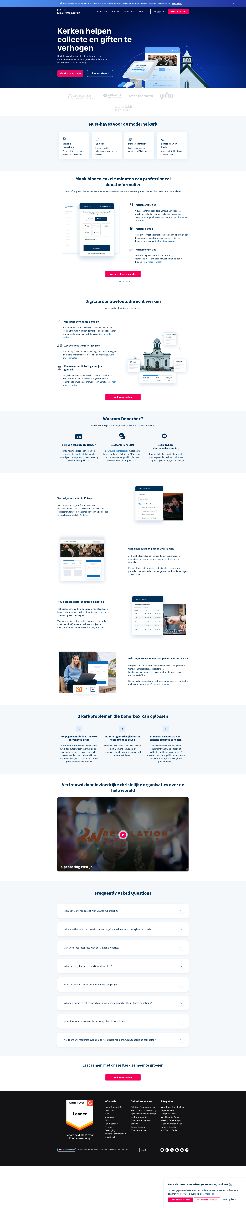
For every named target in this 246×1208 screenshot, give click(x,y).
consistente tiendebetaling (76, 454)
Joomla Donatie (168, 1127)
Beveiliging (110, 1130)
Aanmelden (177, 3)
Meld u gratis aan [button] (70, 73)
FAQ (107, 1120)
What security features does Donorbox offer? (88, 966)
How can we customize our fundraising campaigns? (91, 984)
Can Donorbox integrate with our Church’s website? (91, 947)
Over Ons (109, 1110)
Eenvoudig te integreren (116, 450)
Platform (101, 11)
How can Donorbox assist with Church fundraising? (91, 910)
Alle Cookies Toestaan (180, 1200)
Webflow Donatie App (171, 1123)
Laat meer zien (207, 1193)
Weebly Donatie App (171, 1120)
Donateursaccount (167, 241)
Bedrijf (142, 11)
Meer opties (228, 1199)
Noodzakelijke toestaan (207, 1200)
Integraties (167, 1101)
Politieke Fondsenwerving (143, 1107)
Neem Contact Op (113, 1107)
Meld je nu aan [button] (178, 11)
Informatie (110, 1101)
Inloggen (158, 11)
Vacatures (109, 1117)
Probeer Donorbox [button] (123, 397)
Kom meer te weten (152, 261)
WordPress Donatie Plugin (173, 1107)
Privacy (108, 1127)
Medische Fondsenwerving (143, 1110)
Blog (107, 1113)
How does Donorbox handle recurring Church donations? (94, 1021)
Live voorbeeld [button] (100, 73)
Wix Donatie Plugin (170, 1117)
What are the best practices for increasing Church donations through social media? (108, 929)
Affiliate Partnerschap (115, 1133)
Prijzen (115, 11)
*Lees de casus (123, 281)
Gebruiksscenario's (141, 1101)
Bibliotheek (110, 1137)
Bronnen (128, 11)
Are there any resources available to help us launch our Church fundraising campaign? (110, 1039)
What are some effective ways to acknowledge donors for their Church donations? (108, 1002)
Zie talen (84, 514)
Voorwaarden (111, 1123)
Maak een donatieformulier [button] (123, 274)
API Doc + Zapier (169, 1130)
